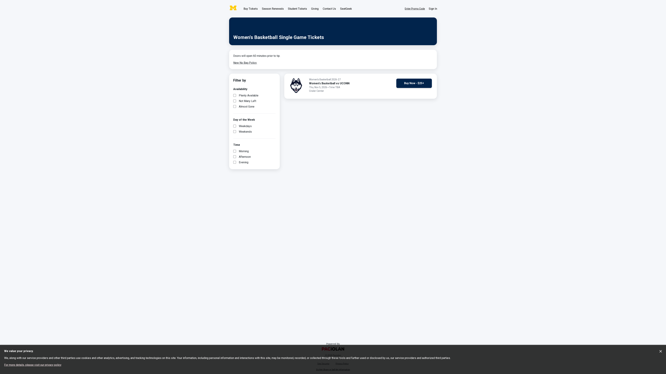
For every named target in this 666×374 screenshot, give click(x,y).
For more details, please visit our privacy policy (32, 365)
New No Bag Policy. (245, 62)
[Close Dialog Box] (660, 351)
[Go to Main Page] (233, 8)
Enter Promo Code (415, 8)
